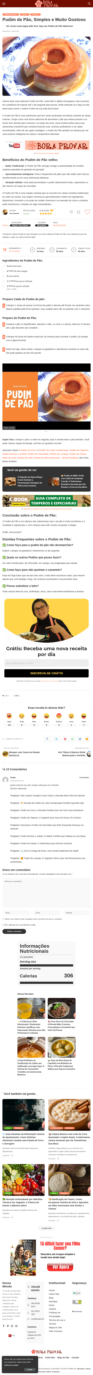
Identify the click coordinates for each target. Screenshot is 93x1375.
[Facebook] (47, 739)
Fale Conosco (55, 1331)
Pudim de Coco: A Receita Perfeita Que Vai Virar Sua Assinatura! (51, 810)
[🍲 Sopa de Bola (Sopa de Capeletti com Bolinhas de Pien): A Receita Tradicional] (62, 1047)
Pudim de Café (25, 458)
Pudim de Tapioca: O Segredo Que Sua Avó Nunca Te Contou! (50, 818)
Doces (5, 225)
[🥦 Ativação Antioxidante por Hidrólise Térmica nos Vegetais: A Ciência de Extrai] (23, 1180)
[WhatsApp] (72, 739)
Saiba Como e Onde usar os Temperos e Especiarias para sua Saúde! (48, 509)
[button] (51, 213)
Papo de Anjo (9, 458)
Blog (51, 1298)
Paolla (13, 777)
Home (52, 1290)
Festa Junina (56, 1128)
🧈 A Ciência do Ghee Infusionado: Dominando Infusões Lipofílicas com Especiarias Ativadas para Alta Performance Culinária (31, 1027)
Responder (85, 777)
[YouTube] (16, 1326)
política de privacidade (49, 681)
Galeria (52, 1309)
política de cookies (11, 1365)
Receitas (35, 14)
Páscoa (24, 14)
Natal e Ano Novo (11, 14)
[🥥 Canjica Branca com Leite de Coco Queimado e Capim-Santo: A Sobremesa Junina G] (69, 1115)
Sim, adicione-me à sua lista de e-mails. (20, 925)
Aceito (30, 1370)
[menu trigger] (4, 3)
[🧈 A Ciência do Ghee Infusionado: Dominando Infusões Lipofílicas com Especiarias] (31, 1008)
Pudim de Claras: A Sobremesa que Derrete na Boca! (46, 843)
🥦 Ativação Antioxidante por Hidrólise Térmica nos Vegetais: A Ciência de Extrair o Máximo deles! (22, 1202)
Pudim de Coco (28, 450)
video (17, 695)
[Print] (71, 211)
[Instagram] (12, 1326)
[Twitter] (57, 739)
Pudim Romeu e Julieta (14, 454)
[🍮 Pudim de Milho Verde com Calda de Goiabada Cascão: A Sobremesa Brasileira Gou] (68, 481)
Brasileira (41, 225)
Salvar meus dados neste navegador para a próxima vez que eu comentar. (33, 919)
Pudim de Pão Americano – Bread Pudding (56, 458)
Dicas (8, 1128)
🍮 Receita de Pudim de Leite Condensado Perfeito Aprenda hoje (52, 803)
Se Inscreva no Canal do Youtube (47, 153)
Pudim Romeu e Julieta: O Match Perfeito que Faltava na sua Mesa (53, 836)
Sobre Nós (54, 1294)
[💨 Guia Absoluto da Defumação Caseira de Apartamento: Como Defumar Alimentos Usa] (23, 1115)
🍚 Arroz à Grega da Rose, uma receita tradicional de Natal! (49, 851)
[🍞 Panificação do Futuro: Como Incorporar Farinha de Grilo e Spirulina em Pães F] (69, 1180)
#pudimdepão (59, 225)
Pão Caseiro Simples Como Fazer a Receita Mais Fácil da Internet (52, 795)
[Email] (87, 739)
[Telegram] (80, 739)
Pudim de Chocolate (38, 454)
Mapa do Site (55, 1327)
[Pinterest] (65, 739)
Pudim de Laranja (59, 454)
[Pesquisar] (89, 3)
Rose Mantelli (14, 213)
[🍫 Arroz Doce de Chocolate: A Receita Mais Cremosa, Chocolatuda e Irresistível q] (62, 1008)
